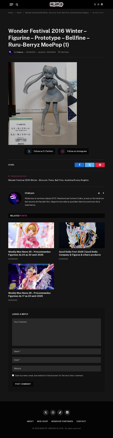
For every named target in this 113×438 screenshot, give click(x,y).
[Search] (16, 4)
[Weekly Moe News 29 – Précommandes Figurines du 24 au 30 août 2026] (31, 235)
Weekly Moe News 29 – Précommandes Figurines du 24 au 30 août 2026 (29, 253)
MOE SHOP (42, 421)
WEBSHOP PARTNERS (62, 421)
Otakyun (20, 52)
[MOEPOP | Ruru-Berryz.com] (56, 4)
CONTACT (81, 421)
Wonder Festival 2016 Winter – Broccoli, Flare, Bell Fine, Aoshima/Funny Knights (48, 180)
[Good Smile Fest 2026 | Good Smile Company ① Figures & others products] (82, 235)
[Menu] (11, 4)
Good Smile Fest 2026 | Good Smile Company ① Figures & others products (80, 253)
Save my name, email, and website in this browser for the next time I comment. (49, 375)
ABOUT (30, 421)
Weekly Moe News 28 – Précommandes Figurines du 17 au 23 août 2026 (29, 294)
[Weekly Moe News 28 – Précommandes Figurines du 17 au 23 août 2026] (31, 277)
